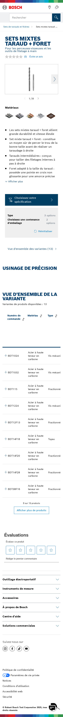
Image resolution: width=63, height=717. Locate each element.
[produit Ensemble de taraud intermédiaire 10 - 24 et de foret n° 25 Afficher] (6, 355)
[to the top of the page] (58, 697)
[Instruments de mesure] (57, 589)
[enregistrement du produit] (56, 7)
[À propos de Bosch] (57, 607)
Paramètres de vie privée (25, 675)
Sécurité (7, 696)
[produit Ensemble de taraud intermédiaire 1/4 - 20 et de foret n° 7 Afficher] (6, 455)
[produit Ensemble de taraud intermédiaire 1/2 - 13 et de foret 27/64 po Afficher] (6, 422)
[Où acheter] (49, 7)
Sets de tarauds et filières (16, 26)
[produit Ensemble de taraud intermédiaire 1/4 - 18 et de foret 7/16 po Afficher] (6, 439)
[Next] (38, 98)
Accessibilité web (13, 691)
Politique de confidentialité (18, 669)
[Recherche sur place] (56, 17)
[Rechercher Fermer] (49, 17)
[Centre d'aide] (57, 616)
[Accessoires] (57, 598)
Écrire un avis (36, 56)
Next (54, 79)
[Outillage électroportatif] (57, 579)
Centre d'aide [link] (11, 616)
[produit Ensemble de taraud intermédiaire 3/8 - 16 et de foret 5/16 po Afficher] (6, 489)
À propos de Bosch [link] (15, 607)
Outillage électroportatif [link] (19, 579)
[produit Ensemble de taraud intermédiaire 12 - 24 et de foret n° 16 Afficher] (6, 405)
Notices (7, 680)
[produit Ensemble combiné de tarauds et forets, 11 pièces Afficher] (6, 389)
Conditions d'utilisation (16, 686)
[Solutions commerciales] (57, 626)
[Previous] (25, 98)
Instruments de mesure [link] (18, 588)
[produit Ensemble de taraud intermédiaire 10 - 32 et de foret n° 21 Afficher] (6, 372)
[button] (5, 648)
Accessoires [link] (10, 598)
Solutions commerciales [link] (19, 625)
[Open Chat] (53, 707)
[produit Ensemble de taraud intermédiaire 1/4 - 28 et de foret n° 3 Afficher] (6, 472)
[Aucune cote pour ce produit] (14, 57)
